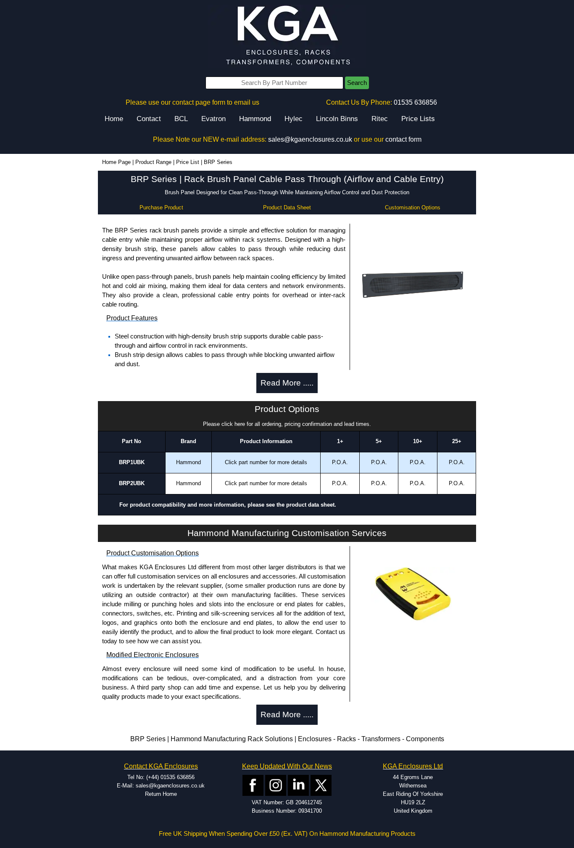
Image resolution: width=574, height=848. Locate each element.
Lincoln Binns (337, 119)
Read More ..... (287, 382)
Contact (149, 119)
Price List (187, 162)
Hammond (255, 119)
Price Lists (418, 119)
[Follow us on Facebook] (252, 785)
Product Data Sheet (287, 207)
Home (114, 119)
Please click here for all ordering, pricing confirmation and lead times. (287, 424)
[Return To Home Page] (287, 36)
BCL (181, 119)
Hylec (293, 119)
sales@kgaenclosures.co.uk (310, 139)
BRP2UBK (132, 483)
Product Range (153, 162)
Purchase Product (161, 207)
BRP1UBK (132, 462)
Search (357, 82)
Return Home (161, 794)
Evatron (213, 119)
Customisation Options (412, 207)
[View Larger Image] (413, 283)
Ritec (379, 119)
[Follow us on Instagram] (275, 785)
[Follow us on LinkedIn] (298, 785)
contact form (403, 139)
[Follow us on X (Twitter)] (321, 785)
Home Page (116, 162)
